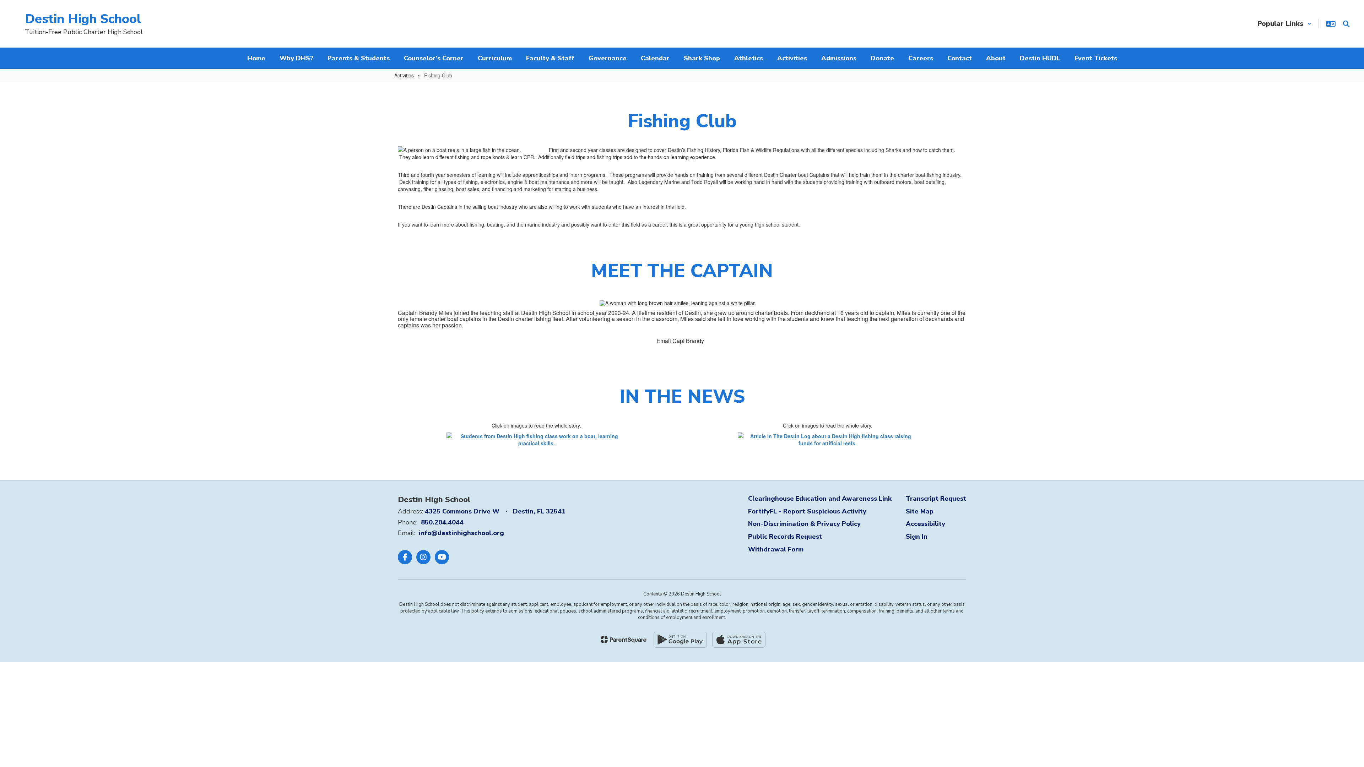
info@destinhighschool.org (461, 533)
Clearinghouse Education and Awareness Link (820, 498)
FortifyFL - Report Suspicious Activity (807, 511)
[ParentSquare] (623, 639)
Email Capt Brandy (680, 341)
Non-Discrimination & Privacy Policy (804, 524)
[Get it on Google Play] (680, 640)
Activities (404, 75)
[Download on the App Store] (738, 640)
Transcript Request (936, 498)
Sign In (916, 536)
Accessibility (925, 524)
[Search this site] (1346, 23)
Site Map (919, 511)
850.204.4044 (442, 522)
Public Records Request (785, 536)
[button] (1284, 23)
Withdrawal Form (775, 549)
